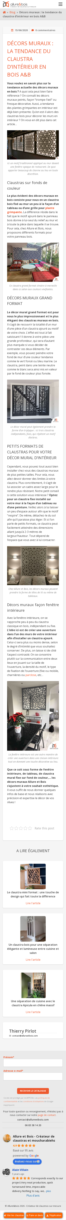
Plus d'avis (33, 1195)
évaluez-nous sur (26, 1161)
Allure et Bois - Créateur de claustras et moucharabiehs (34, 1138)
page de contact (47, 1115)
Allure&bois (13, 1205)
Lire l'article (33, 903)
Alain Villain (20, 1170)
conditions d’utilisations (33, 1101)
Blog (12, 12)
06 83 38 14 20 (33, 1125)
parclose (30, 675)
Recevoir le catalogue (33, 1090)
